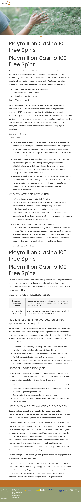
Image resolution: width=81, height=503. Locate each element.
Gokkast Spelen (15, 137)
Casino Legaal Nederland (18, 134)
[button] (40, 37)
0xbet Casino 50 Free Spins (23, 246)
